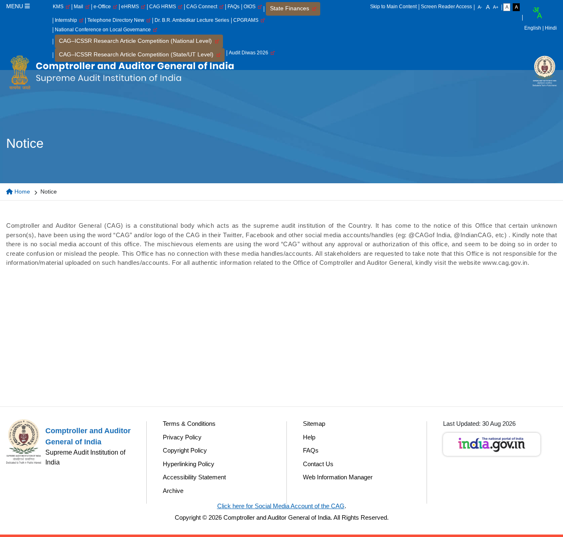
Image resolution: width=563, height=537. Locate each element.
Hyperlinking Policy (188, 463)
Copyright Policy (185, 450)
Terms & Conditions (189, 423)
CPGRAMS (247, 20)
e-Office (103, 6)
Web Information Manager (338, 477)
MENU (15, 6)
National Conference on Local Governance (104, 30)
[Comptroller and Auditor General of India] (121, 72)
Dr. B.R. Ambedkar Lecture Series (192, 20)
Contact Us (318, 463)
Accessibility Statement (194, 477)
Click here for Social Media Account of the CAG (281, 505)
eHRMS (131, 6)
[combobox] (537, 12)
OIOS (251, 6)
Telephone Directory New (117, 20)
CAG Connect (203, 6)
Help (309, 437)
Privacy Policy (182, 437)
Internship (67, 20)
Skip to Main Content (393, 6)
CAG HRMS (163, 6)
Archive (173, 490)
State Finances (291, 8)
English (532, 28)
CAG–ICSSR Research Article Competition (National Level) (137, 40)
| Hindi (549, 28)
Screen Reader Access (446, 6)
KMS (59, 6)
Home (21, 191)
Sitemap (314, 423)
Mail (80, 6)
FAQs (233, 6)
